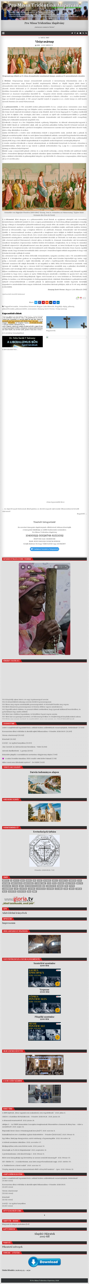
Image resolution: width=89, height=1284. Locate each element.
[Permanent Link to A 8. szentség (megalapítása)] (22, 323)
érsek (29, 891)
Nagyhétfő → (82, 514)
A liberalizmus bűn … (10, 349)
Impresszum (8, 922)
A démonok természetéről (12, 1120)
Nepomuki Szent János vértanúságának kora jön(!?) (22, 1131)
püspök (72, 886)
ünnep (34, 891)
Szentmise (31, 889)
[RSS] (83, 33)
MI (43, 886)
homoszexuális (28, 883)
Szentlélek (23, 889)
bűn (34, 881)
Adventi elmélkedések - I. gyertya (14, 751)
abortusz (6, 881)
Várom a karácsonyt (9, 735)
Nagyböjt (58, 306)
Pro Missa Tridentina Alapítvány (44, 23)
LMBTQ (21, 886)
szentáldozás (41, 889)
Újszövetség (21, 891)
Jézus (54, 883)
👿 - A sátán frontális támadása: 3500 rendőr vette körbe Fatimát (26, 758)
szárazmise (32, 309)
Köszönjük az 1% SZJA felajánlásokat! (16, 1150)
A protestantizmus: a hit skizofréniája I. (17, 1154)
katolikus (61, 883)
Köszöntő (6, 739)
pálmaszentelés (21, 309)
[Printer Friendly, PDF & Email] (81, 298)
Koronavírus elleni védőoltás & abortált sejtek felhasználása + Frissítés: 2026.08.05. (34, 731)
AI (11, 881)
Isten (49, 883)
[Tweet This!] (35, 302)
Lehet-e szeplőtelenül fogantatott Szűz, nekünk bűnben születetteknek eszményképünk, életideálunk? (40, 728)
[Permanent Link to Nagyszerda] (66, 322)
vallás (5, 891)
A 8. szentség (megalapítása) (13, 333)
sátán (65, 889)
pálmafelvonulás (8, 309)
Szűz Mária (58, 889)
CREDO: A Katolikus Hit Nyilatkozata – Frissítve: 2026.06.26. (25, 1117)
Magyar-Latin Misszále (45, 306)
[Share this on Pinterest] (43, 302)
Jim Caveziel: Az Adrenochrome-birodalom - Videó (21, 747)
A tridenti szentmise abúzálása (14, 1142)
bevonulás (14, 306)
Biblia (22, 881)
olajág (65, 306)
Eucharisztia (63, 881)
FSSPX (79, 881)
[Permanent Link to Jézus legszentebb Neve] (66, 418)
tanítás (71, 889)
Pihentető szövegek (12, 1246)
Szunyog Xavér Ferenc (46, 309)
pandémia (60, 886)
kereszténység (70, 883)
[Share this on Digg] (54, 302)
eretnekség (47, 881)
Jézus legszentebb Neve (55, 502)
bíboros (28, 881)
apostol (16, 881)
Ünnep (47, 38)
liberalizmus (6, 886)
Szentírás (50, 889)
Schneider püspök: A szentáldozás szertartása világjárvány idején (27, 754)
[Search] (86, 33)
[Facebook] (74, 33)
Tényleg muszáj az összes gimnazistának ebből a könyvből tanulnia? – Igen (31, 1169)
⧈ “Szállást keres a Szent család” (14, 1165)
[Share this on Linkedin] (58, 302)
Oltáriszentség (51, 886)
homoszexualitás (17, 883)
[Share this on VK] (50, 302)
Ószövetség (12, 891)
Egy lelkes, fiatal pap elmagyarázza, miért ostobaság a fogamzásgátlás (28, 1138)
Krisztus (79, 883)
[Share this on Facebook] (39, 302)
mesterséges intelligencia (33, 886)
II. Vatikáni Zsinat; (40, 883)
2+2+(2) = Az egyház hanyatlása (14, 743)
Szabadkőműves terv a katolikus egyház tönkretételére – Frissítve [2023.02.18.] (31, 1134)
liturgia (14, 886)
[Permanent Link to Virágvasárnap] (44, 60)
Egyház (40, 881)
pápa (66, 886)
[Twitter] (72, 33)
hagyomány (6, 883)
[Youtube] (77, 33)
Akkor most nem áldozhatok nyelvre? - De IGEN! (20, 762)
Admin (38, 45)
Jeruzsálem (23, 306)
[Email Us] (80, 33)
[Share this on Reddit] (47, 302)
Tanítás (42, 38)
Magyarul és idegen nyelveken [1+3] (15, 1224)
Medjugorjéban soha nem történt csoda (17, 1146)
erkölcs (55, 881)
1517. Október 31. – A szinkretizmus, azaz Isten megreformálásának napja (29, 1162)
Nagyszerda (50, 330)
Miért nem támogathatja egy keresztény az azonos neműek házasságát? (29, 1158)
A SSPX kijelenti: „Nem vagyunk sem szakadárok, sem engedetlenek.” (28, 1113)
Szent (16, 889)
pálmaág (71, 306)
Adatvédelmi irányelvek (14, 912)
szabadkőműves (7, 889)
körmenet (32, 306)
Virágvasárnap (44, 41)
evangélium (72, 881)
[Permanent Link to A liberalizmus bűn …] (22, 341)
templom (78, 889)
